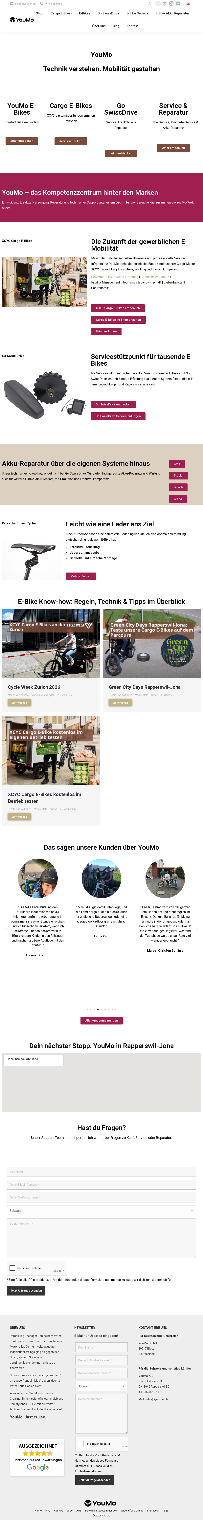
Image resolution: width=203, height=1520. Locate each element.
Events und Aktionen (120, 694)
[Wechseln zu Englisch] (189, 3)
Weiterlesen (19, 702)
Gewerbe (97, 277)
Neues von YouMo (18, 694)
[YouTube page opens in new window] (178, 3)
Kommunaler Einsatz (155, 277)
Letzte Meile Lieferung (122, 277)
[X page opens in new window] (165, 3)
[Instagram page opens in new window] (171, 3)
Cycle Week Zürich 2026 (34, 687)
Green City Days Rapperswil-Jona (145, 687)
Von (43, 694)
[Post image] (51, 643)
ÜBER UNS (17, 1328)
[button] (6, 930)
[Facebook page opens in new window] (158, 3)
